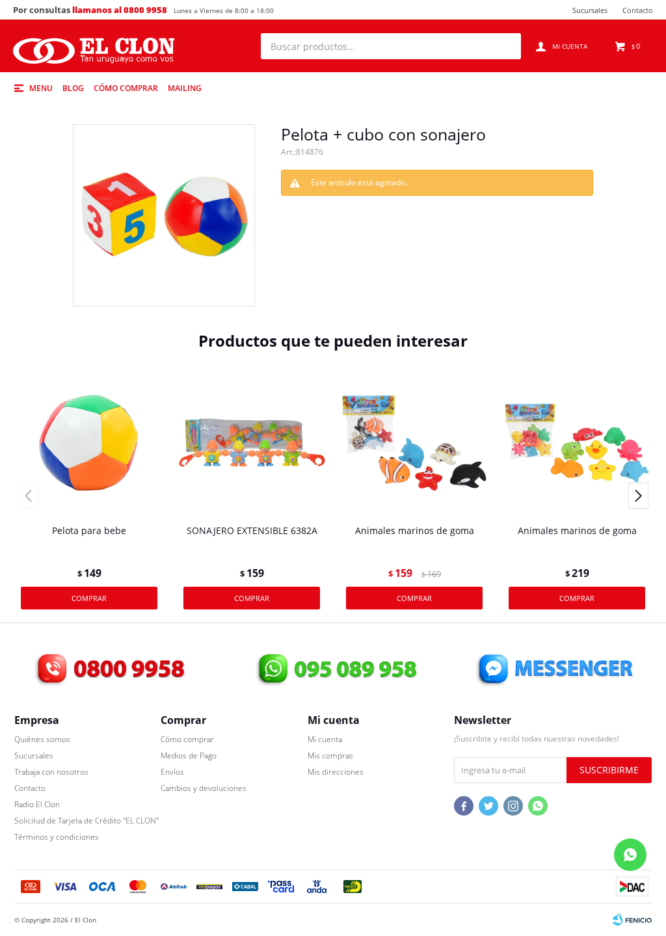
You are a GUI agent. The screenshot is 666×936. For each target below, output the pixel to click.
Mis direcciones (336, 771)
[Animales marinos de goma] (414, 443)
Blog (73, 88)
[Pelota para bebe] (89, 443)
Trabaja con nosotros (51, 771)
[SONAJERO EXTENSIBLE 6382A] (251, 443)
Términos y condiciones (56, 836)
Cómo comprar (126, 88)
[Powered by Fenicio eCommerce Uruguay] (632, 919)
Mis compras (330, 755)
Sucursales (589, 10)
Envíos (172, 771)
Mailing (185, 88)
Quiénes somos (42, 739)
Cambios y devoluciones (203, 788)
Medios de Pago (189, 755)
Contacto (637, 10)
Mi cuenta (325, 739)
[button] (504, 46)
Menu (41, 88)
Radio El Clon (37, 804)
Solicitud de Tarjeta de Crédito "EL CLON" (86, 820)
